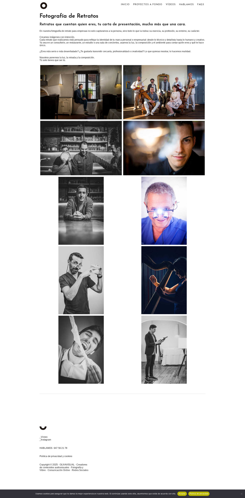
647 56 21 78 (60, 448)
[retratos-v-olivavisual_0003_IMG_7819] (81, 211)
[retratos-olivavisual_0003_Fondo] (81, 92)
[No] (241, 493)
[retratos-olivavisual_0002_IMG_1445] (164, 148)
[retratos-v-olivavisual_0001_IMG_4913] (81, 350)
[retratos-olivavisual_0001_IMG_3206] (164, 92)
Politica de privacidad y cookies (56, 456)
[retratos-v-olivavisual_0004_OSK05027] (164, 280)
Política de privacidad (199, 494)
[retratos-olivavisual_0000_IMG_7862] (81, 148)
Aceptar (182, 494)
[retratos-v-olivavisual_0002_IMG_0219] (81, 280)
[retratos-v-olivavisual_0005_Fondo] (164, 350)
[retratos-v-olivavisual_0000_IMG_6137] (164, 211)
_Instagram (45, 439)
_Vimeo (43, 437)
